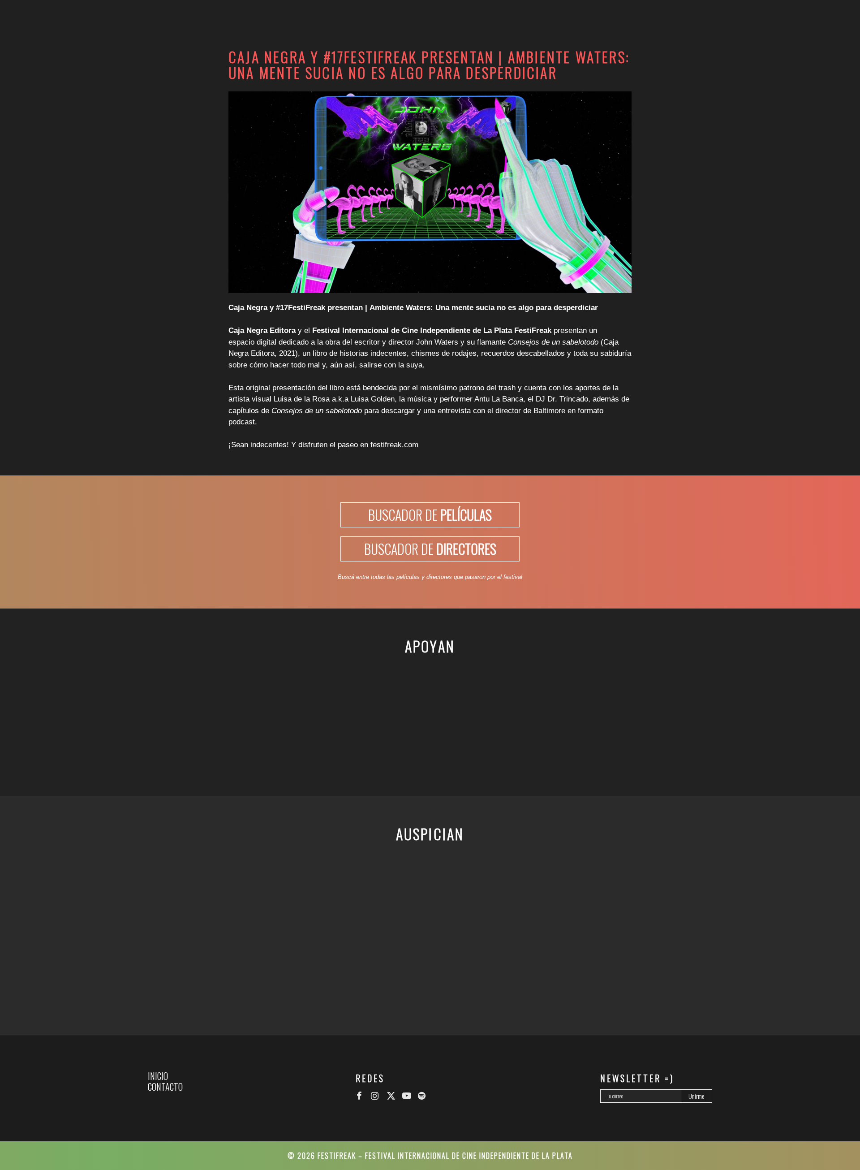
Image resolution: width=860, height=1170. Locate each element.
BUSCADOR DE (430, 515)
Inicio (158, 1076)
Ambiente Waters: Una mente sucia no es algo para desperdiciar (484, 307)
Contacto (165, 1086)
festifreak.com (394, 444)
